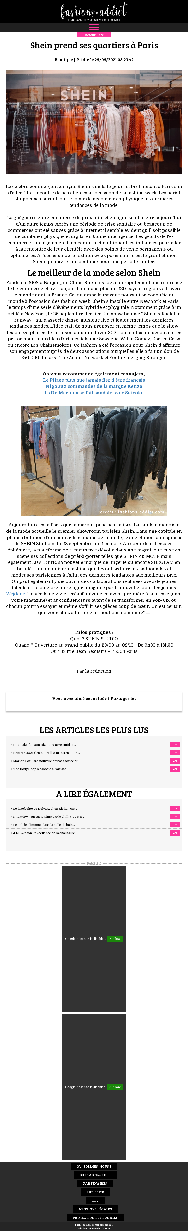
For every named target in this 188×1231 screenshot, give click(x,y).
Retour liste (94, 34)
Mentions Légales (95, 1209)
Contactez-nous (95, 1174)
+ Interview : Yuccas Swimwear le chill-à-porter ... (48, 816)
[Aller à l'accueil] (94, 11)
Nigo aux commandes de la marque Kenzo (94, 386)
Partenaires (95, 1183)
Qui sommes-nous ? (94, 1166)
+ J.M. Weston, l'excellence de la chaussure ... (44, 833)
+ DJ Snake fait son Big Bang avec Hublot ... (43, 745)
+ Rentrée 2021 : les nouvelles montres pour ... (45, 753)
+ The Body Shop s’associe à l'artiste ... (40, 769)
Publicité (95, 1192)
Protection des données (95, 1217)
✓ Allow (115, 939)
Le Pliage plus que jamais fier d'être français (94, 380)
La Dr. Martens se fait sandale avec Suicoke (94, 392)
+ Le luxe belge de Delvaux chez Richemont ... (44, 808)
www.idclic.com (101, 1228)
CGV (95, 1200)
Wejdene (15, 593)
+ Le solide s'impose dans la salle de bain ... (43, 825)
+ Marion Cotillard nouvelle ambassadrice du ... (46, 761)
